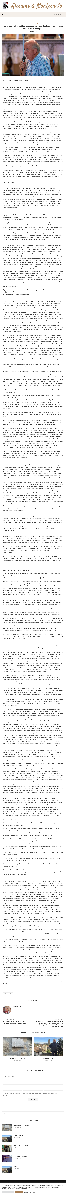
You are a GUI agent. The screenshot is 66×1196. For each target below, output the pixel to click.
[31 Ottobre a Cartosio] (7, 1158)
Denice (16, 1166)
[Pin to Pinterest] (35, 1000)
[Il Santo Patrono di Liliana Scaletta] (7, 1148)
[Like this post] (29, 1000)
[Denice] (7, 1169)
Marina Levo (33, 31)
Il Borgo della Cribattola (17, 1058)
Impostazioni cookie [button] (8, 1192)
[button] (5, 1049)
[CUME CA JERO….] (48, 1046)
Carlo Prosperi (8, 993)
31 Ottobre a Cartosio (20, 1156)
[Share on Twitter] (33, 1000)
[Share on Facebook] (31, 1000)
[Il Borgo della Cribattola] (17, 1046)
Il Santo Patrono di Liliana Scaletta (25, 1146)
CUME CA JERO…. (48, 1058)
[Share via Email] (36, 1000)
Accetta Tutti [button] (19, 1192)
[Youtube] (60, 14)
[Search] (63, 14)
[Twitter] (56, 14)
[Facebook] (54, 14)
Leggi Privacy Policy (29, 1192)
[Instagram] (58, 14)
